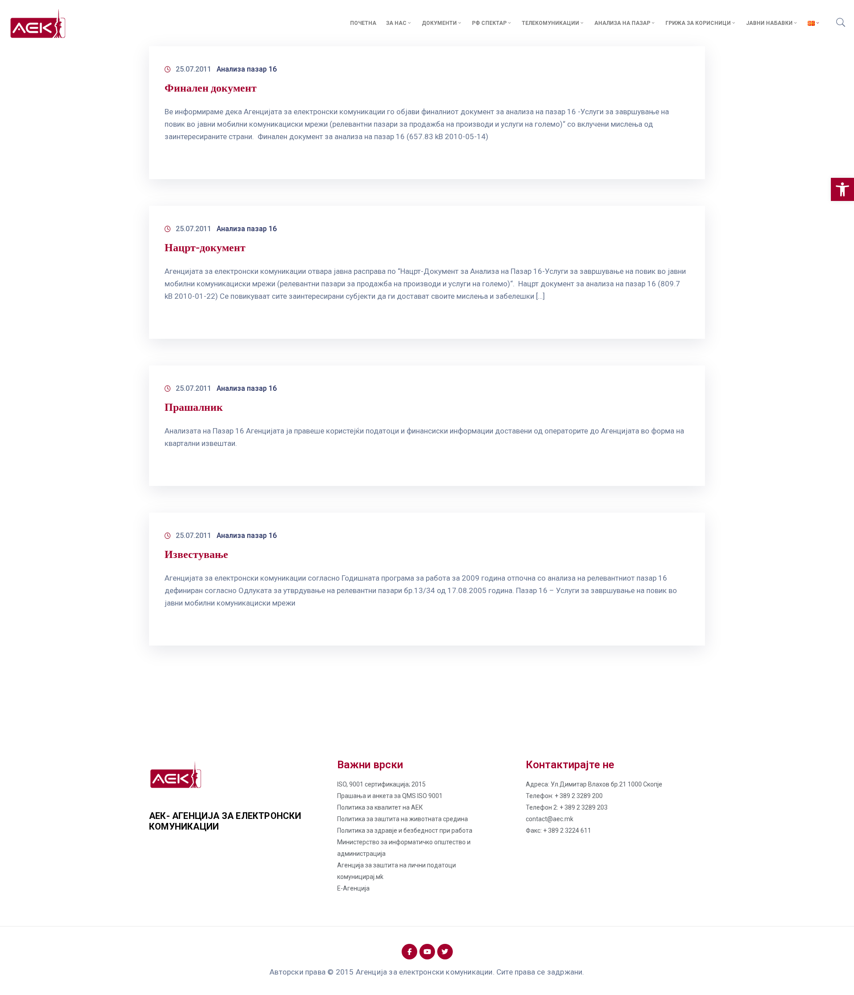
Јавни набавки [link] (769, 23)
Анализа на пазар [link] (622, 23)
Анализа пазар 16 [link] (247, 69)
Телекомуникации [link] (550, 23)
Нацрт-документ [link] (205, 247)
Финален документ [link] (211, 87)
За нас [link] (396, 23)
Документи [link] (439, 23)
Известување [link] (196, 554)
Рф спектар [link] (489, 23)
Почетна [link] (363, 23)
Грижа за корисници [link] (698, 23)
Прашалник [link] (194, 407)
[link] (842, 189)
